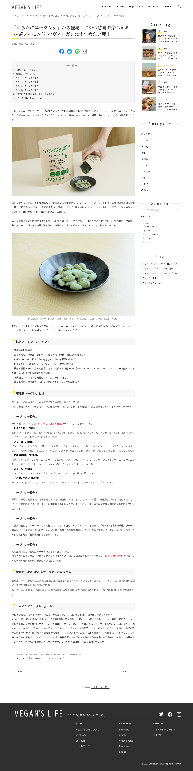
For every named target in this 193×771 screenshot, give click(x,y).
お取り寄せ (168, 268)
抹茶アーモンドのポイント (27, 70)
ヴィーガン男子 (149, 278)
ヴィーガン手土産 (169, 273)
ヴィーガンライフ (169, 263)
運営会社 (80, 740)
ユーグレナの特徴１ (30, 78)
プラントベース (149, 263)
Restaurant (154, 6)
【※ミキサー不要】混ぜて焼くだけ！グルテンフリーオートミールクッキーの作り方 (168, 109)
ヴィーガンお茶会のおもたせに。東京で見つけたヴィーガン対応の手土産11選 (168, 57)
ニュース (34, 43)
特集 (165, 31)
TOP (14, 15)
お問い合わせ (83, 735)
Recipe (168, 6)
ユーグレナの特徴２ (30, 82)
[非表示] (76, 65)
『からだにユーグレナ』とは (29, 97)
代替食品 (145, 146)
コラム (144, 165)
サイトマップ (83, 746)
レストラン (146, 171)
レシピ (166, 99)
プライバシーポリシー (164, 729)
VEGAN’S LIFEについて (87, 729)
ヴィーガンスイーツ (151, 283)
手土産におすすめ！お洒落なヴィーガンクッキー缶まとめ (168, 89)
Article (120, 6)
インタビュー (168, 65)
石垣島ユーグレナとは (26, 74)
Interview (107, 6)
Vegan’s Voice (136, 6)
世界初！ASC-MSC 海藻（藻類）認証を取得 (35, 93)
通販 (94, 115)
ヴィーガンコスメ (150, 268)
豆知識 (144, 159)
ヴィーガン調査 (149, 273)
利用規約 (157, 735)
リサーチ (145, 177)
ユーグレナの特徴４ (30, 90)
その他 (144, 190)
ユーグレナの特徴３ (30, 86)
